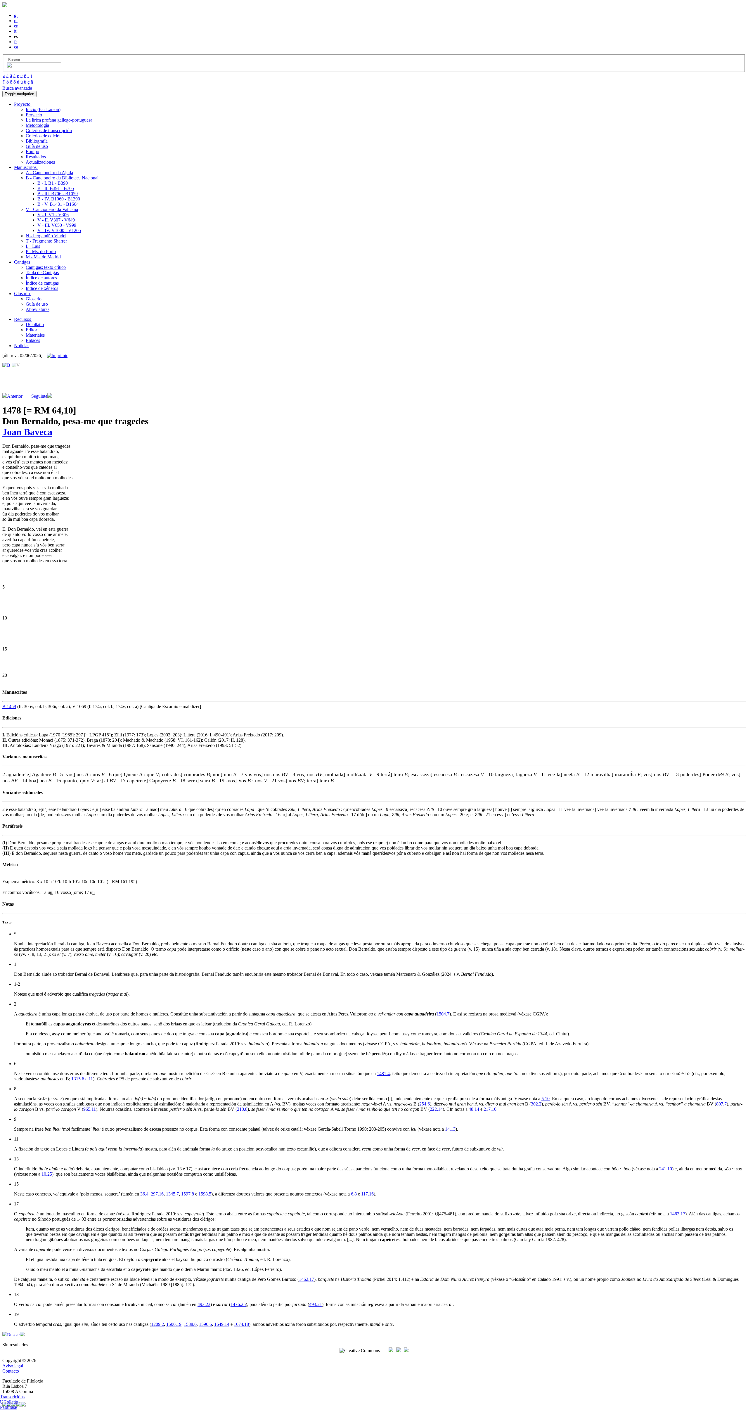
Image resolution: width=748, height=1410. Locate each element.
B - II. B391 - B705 (55, 188)
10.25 (46, 1174)
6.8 (354, 1193)
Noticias (21, 345)
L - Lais (33, 246)
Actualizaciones (40, 162)
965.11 (89, 1109)
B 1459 (9, 706)
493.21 (315, 1304)
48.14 (474, 1109)
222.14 (436, 1109)
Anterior (14, 396)
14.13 (450, 1129)
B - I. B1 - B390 (52, 183)
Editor (31, 329)
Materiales (35, 335)
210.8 (242, 1109)
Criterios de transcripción (49, 130)
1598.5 (204, 1193)
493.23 (204, 1304)
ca (16, 46)
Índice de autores (41, 277)
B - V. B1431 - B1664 (58, 204)
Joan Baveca (27, 432)
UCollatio (35, 324)
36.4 (144, 1193)
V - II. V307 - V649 (56, 219)
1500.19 (173, 1324)
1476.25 (238, 1304)
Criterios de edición (44, 135)
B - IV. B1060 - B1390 (58, 198)
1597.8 (187, 1193)
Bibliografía (37, 141)
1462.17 (677, 1213)
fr (15, 41)
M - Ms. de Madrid (43, 256)
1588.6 (190, 1324)
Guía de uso (37, 146)
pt (16, 20)
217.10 (490, 1109)
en (16, 25)
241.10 (665, 1168)
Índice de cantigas (42, 283)
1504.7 (443, 1013)
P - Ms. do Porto (41, 251)
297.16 (157, 1193)
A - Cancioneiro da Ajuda (49, 172)
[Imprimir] (57, 355)
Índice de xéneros (42, 288)
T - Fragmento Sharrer (46, 240)
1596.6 (205, 1324)
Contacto (10, 1371)
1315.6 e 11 (82, 1078)
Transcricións (12, 1396)
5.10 (545, 1098)
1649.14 (221, 1324)
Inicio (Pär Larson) (43, 109)
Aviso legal (12, 1365)
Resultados (36, 156)
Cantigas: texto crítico (46, 267)
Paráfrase (8, 1407)
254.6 (424, 1103)
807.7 (721, 1103)
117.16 (367, 1193)
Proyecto (34, 114)
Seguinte (39, 396)
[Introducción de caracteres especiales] (9, 65)
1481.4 (383, 1073)
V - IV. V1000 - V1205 (59, 230)
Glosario (33, 298)
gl (16, 15)
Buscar (13, 1334)
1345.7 (172, 1193)
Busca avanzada (17, 88)
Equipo (32, 151)
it (15, 31)
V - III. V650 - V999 (56, 225)
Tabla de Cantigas (42, 272)
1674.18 (241, 1324)
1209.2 (157, 1324)
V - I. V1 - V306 (53, 214)
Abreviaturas (37, 309)
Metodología (37, 125)
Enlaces (33, 340)
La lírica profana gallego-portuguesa (59, 119)
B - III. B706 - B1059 (57, 193)
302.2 (536, 1103)
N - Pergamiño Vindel (46, 235)
